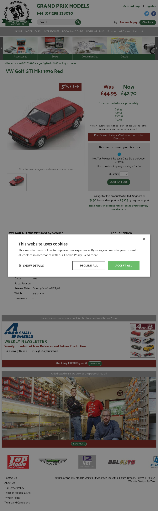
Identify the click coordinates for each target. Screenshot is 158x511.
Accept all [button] (123, 265)
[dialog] (79, 255)
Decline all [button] (89, 265)
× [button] (143, 239)
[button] (31, 265)
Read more (90, 255)
